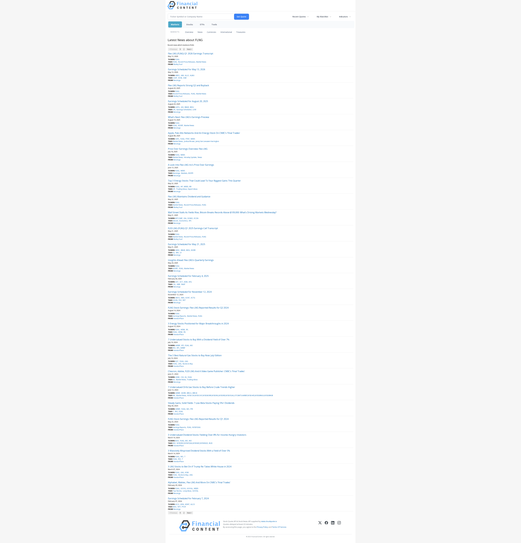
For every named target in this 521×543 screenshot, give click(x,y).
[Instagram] (339, 526)
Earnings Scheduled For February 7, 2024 (188, 498)
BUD (177, 441)
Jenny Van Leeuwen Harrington (207, 141)
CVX (182, 377)
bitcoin (175, 221)
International (226, 32)
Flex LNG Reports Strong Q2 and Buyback (188, 85)
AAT (176, 282)
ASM (184, 78)
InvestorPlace (178, 318)
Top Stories (177, 491)
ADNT (187, 504)
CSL (174, 284)
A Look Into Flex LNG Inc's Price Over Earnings (191, 164)
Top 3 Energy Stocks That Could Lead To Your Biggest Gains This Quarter (204, 180)
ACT (181, 282)
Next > (189, 49)
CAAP (175, 78)
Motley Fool (177, 64)
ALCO (192, 504)
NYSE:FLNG (196, 427)
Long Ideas (187, 491)
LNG (186, 361)
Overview (189, 32)
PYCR (184, 507)
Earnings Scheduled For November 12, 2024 (190, 291)
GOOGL (190, 488)
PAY (180, 300)
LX (181, 252)
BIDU (192, 107)
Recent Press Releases (186, 62)
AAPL (177, 139)
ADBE (177, 377)
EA (186, 377)
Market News (201, 62)
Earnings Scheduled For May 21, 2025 (186, 244)
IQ (174, 252)
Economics (183, 221)
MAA (174, 507)
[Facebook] (326, 526)
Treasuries (240, 32)
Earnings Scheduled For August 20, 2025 (188, 101)
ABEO (177, 75)
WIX (177, 252)
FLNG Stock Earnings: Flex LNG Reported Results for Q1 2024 (198, 418)
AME (178, 284)
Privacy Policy (262, 527)
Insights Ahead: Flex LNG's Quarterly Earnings (191, 260)
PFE (191, 409)
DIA (185, 218)
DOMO (190, 218)
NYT (179, 507)
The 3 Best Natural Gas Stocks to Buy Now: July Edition (195, 355)
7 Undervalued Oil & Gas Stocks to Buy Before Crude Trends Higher (201, 387)
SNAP (183, 284)
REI (190, 186)
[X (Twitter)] (320, 526)
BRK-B (195, 393)
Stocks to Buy (187, 364)
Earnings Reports (179, 316)
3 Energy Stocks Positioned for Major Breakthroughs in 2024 (198, 323)
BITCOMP (178, 218)
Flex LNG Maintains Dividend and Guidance (189, 196)
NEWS (193, 139)
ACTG (193, 298)
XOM (187, 472)
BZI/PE (190, 173)
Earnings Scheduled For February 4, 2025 (188, 275)
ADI (182, 107)
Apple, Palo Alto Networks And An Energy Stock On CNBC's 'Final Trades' (204, 132)
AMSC (177, 250)
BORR (193, 250)
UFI (174, 109)
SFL (187, 329)
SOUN (175, 300)
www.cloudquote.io (269, 521)
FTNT (188, 139)
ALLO (187, 75)
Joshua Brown (189, 141)
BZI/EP (180, 125)
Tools (214, 24)
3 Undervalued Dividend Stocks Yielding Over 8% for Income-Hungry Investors (207, 434)
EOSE (180, 78)
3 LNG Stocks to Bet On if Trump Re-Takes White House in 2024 (199, 466)
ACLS (177, 504)
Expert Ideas (192, 189)
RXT (184, 300)
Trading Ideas (181, 189)
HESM (183, 329)
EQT (176, 361)
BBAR (187, 107)
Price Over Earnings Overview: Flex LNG (187, 148)
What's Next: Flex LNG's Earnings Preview (188, 117)
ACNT (187, 298)
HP (182, 186)
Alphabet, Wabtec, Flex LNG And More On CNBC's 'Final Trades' (199, 482)
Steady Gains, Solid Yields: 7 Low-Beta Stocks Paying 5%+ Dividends (201, 402)
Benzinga (176, 80)
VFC (190, 221)
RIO (174, 348)
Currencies (211, 32)
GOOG (183, 488)
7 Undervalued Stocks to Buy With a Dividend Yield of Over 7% (198, 339)
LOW (194, 109)
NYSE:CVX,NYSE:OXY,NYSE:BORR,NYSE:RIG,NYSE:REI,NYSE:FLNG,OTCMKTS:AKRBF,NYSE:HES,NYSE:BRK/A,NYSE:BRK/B (230, 395)
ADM (186, 282)
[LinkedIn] (333, 526)
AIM (182, 75)
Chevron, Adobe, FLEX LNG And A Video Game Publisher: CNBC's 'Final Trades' (206, 371)
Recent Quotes (299, 16)
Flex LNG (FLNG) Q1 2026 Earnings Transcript (190, 53)
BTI (182, 345)
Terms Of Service (279, 527)
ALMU (192, 75)
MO (191, 345)
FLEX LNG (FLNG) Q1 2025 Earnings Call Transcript (193, 228)
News (200, 32)
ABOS (177, 298)
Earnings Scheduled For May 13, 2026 (186, 69)
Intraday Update (190, 157)
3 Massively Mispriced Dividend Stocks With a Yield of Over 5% (199, 450)
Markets (175, 24)
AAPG (177, 107)
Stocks (189, 24)
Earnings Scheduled (184, 109)
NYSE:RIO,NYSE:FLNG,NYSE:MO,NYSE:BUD (192, 443)
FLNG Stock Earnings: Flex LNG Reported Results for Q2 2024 (198, 307)
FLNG (177, 59)
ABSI (182, 298)
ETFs (202, 24)
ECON (196, 218)
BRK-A (189, 393)
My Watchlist (322, 16)
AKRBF (177, 345)
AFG (190, 282)
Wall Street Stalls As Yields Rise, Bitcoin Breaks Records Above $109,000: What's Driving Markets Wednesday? (222, 212)
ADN (182, 504)
